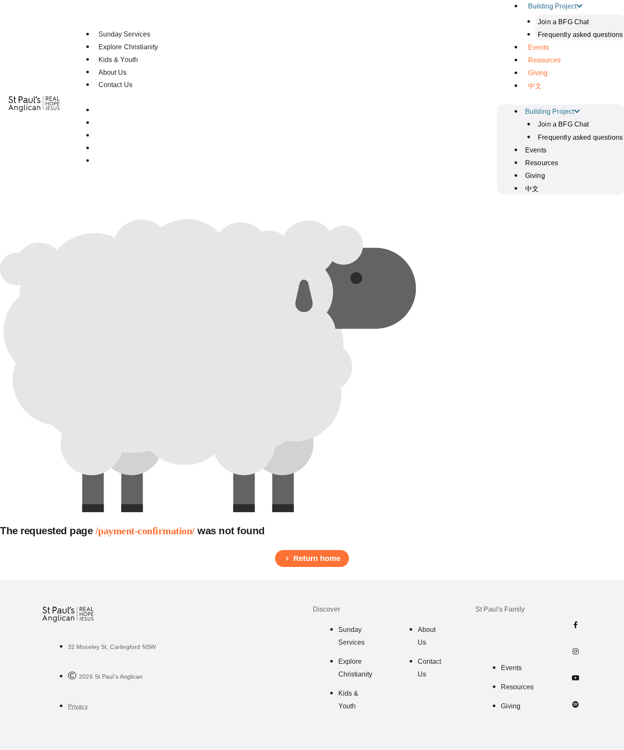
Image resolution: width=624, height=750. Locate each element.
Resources (544, 60)
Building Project (549, 111)
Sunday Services (124, 34)
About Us (112, 72)
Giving (538, 72)
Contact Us (115, 84)
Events (538, 47)
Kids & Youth (118, 59)
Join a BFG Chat (563, 21)
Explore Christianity (128, 47)
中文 (535, 86)
